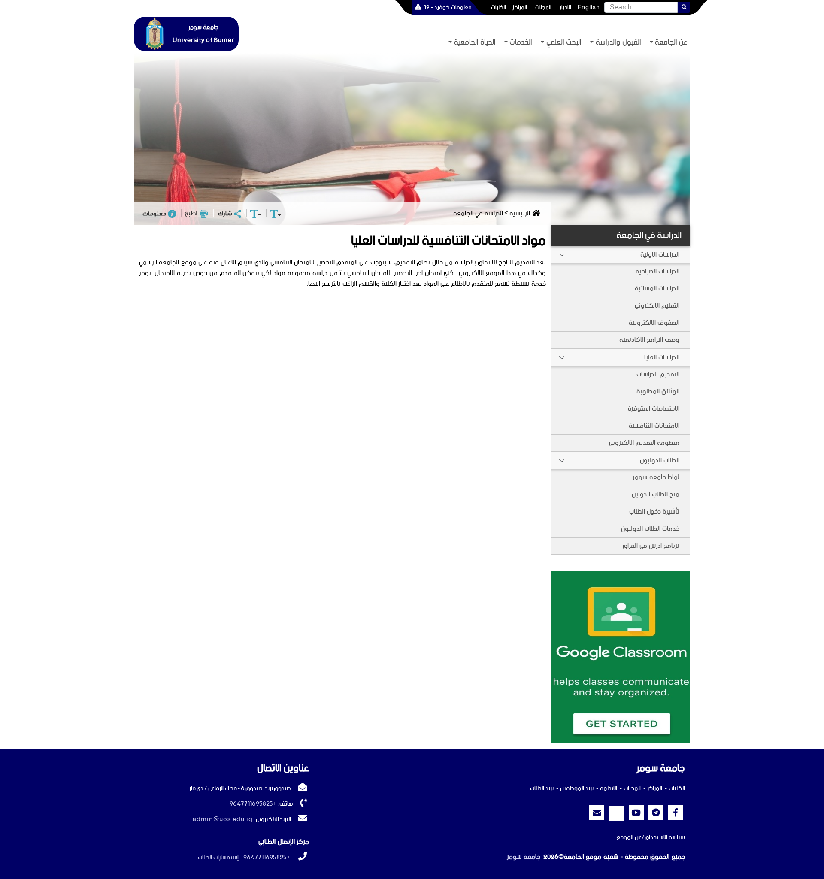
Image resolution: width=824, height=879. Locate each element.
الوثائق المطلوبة (657, 391)
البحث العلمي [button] (564, 42)
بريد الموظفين (577, 788)
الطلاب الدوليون (659, 460)
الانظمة (608, 788)
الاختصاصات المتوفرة (653, 409)
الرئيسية (519, 213)
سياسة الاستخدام (665, 837)
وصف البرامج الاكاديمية (649, 340)
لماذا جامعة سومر (656, 477)
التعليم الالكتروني (657, 306)
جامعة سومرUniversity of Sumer (203, 34)
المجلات (543, 7)
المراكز (519, 7)
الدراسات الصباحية (657, 271)
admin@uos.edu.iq (223, 819)
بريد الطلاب (542, 788)
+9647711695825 (253, 804)
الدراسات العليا (661, 357)
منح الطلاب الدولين (655, 494)
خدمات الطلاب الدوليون (650, 529)
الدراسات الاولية (659, 255)
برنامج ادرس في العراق (651, 546)
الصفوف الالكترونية (654, 323)
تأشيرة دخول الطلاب (654, 512)
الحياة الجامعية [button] (475, 42)
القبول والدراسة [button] (618, 42)
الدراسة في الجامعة (649, 235)
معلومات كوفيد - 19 (448, 7)
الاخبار (565, 7)
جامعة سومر (523, 857)
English (589, 7)
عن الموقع (629, 837)
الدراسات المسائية (657, 288)
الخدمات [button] (520, 42)
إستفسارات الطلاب (218, 857)
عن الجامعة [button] (671, 42)
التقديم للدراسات (657, 374)
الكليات (498, 7)
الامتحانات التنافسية (654, 426)
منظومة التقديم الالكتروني (644, 443)
